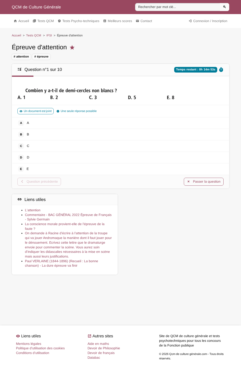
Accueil (21, 21)
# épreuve (41, 56)
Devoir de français (101, 353)
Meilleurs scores (117, 21)
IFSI (49, 35)
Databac (94, 357)
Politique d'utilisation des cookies (40, 348)
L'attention (32, 210)
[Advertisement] (176, 216)
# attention (21, 56)
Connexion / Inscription (208, 21)
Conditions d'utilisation (32, 353)
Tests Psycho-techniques (78, 21)
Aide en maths (98, 344)
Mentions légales (28, 344)
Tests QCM (43, 21)
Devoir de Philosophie (104, 348)
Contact (144, 21)
